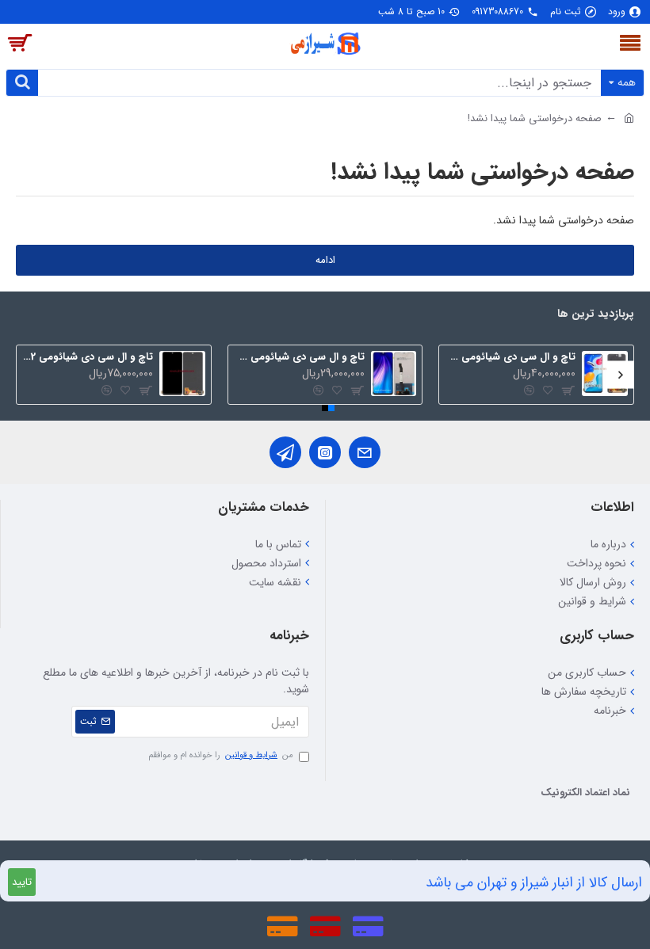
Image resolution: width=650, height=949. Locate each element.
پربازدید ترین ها (595, 314)
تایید (22, 882)
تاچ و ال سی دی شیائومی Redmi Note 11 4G (510, 357)
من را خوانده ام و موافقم (220, 755)
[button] (620, 374)
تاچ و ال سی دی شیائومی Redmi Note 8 (299, 357)
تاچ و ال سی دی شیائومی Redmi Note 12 (87, 357)
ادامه (325, 260)
